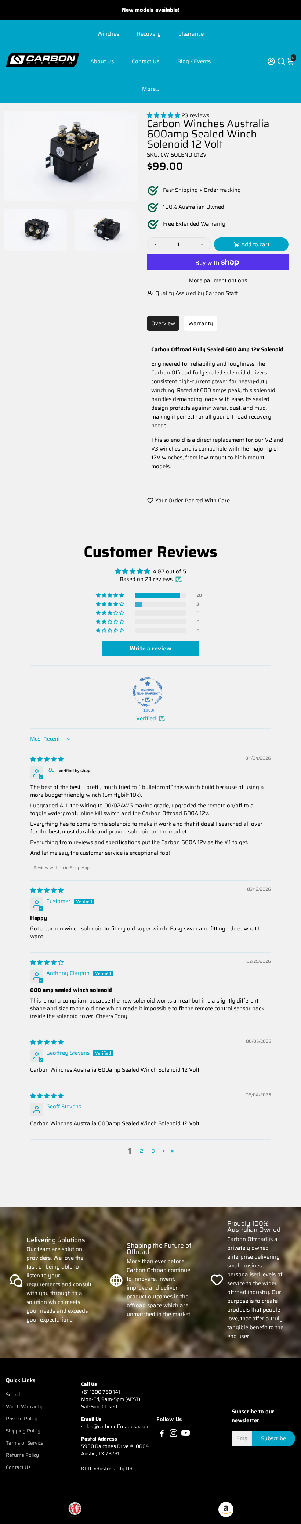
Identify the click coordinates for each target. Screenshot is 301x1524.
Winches (108, 33)
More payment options (218, 280)
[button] (164, 115)
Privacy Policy (21, 1419)
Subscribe (273, 1438)
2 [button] (141, 1151)
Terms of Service (25, 1443)
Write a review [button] (150, 648)
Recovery (149, 33)
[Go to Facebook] (162, 1434)
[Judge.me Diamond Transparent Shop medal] (147, 692)
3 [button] (153, 1151)
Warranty (200, 323)
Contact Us (145, 61)
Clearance (191, 33)
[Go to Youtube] (185, 1434)
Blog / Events (194, 61)
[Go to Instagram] (173, 1434)
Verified (146, 718)
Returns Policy (22, 1455)
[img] (47, 759)
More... (150, 89)
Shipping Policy (23, 1431)
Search (14, 1394)
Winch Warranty (24, 1406)
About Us (102, 61)
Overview (163, 323)
